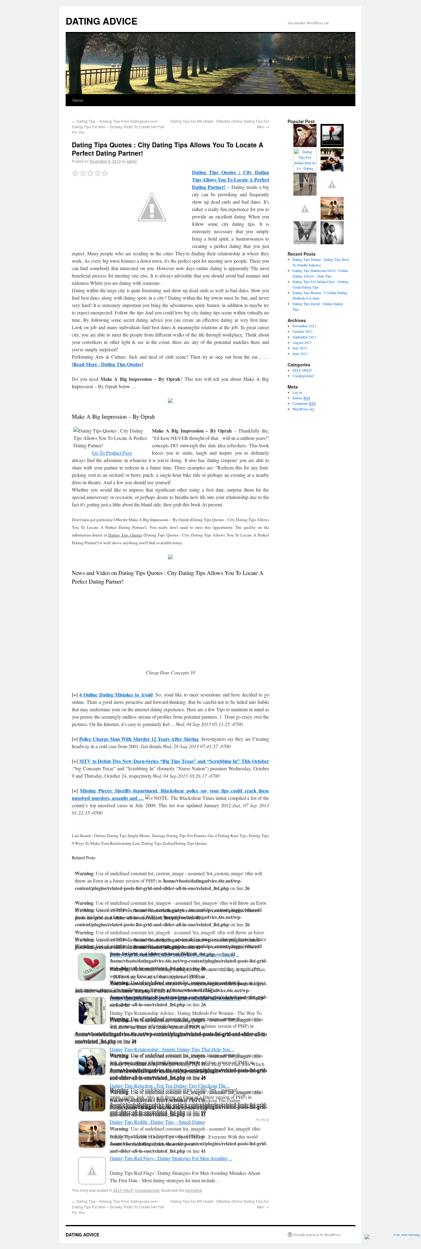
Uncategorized (147, 1190)
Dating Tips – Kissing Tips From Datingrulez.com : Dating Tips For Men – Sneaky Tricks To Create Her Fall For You (118, 126)
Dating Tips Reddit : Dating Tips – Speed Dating (157, 1122)
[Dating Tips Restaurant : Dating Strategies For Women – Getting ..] (92, 978)
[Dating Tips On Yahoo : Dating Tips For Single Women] (332, 194)
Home (77, 100)
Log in (297, 392)
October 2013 (302, 331)
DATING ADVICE (101, 20)
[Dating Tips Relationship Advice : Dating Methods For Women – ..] (92, 1022)
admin (132, 161)
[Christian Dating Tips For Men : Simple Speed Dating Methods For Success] (332, 169)
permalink (193, 1190)
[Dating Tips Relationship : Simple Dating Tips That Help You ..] (92, 1073)
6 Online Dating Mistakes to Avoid (116, 694)
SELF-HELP (123, 1190)
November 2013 (304, 325)
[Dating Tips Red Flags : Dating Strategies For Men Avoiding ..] (92, 1182)
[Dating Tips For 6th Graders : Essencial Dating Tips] (305, 218)
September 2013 (304, 336)
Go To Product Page (112, 452)
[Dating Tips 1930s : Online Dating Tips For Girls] (332, 145)
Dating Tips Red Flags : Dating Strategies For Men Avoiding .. (171, 1158)
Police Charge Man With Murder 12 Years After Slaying (139, 738)
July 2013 (299, 347)
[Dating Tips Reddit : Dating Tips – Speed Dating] (92, 1145)
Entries (301, 397)
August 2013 (302, 342)
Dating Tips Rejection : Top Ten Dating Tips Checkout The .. (170, 1085)
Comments (304, 403)
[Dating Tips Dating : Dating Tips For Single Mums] (305, 194)
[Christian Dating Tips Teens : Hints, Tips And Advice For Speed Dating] (332, 218)
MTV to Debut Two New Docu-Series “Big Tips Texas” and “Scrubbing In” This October (174, 760)
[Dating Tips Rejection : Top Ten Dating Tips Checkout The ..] (92, 1109)
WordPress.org (303, 408)
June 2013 (300, 353)
